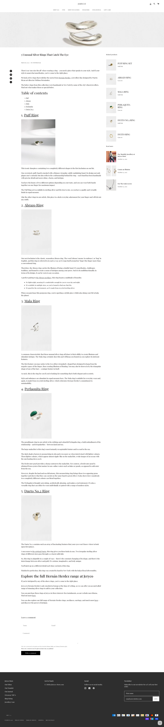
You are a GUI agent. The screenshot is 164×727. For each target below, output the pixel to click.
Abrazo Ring (33, 205)
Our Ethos (8, 685)
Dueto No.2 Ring (36, 491)
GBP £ (7, 715)
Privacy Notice (19, 720)
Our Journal (9, 692)
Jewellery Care (10, 702)
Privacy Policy (50, 646)
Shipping (41, 720)
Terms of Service (60, 646)
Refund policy (50, 720)
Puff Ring (31, 115)
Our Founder (9, 688)
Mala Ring (32, 301)
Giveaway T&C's (10, 695)
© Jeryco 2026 (9, 720)
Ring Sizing (9, 699)
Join (155, 699)
